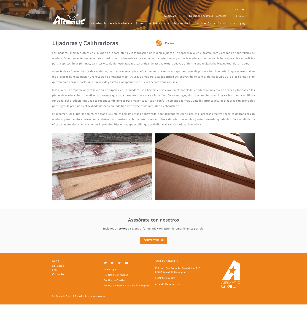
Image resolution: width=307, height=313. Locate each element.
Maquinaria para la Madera (109, 23)
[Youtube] (127, 263)
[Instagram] (113, 263)
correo (123, 229)
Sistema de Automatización (191, 23)
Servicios (224, 23)
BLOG (55, 261)
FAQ (54, 270)
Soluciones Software (151, 23)
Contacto (58, 274)
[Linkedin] (106, 263)
